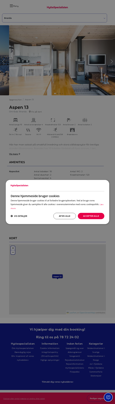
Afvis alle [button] (64, 216)
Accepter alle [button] (91, 216)
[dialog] (57, 202)
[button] (19, 216)
